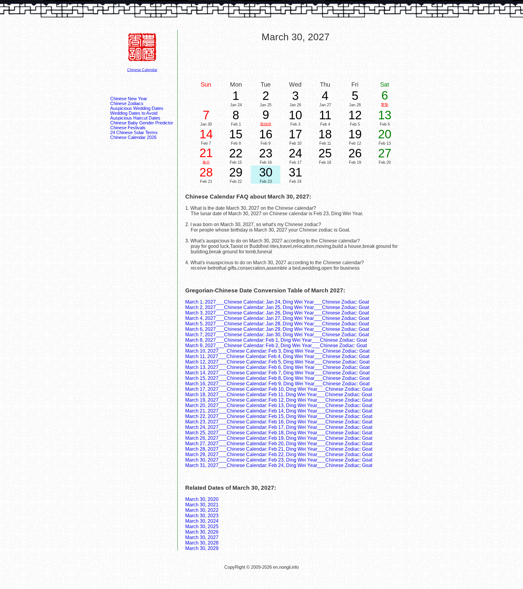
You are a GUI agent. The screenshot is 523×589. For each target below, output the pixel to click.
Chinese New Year (128, 98)
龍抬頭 (265, 124)
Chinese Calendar (142, 70)
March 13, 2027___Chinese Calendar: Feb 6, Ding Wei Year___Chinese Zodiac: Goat (277, 367)
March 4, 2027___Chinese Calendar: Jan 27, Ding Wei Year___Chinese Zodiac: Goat (277, 318)
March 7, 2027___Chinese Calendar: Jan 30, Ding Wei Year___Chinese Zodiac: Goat (277, 334)
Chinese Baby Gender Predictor (141, 122)
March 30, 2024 (202, 521)
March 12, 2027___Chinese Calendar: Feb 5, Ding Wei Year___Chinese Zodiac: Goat (277, 361)
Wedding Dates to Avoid (133, 113)
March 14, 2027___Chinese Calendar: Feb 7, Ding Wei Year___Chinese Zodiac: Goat (277, 372)
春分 (206, 162)
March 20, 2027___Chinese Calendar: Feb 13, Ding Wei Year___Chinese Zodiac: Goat (278, 405)
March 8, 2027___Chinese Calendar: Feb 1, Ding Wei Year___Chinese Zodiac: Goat (276, 340)
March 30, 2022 (202, 510)
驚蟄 (384, 105)
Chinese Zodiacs (126, 103)
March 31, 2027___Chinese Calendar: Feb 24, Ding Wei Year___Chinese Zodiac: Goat (278, 465)
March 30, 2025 (202, 526)
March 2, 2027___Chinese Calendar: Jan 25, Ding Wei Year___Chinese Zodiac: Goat (277, 307)
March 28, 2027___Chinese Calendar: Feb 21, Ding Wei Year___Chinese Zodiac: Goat (278, 449)
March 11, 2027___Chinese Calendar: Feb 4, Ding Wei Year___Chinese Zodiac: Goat (277, 356)
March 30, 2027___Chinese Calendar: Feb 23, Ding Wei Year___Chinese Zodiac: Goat (278, 459)
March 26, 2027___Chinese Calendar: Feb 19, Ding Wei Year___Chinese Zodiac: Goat (278, 438)
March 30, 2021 (202, 504)
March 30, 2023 (202, 515)
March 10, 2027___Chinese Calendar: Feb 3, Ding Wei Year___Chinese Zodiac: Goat (277, 351)
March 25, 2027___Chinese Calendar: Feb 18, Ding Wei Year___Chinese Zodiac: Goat (278, 432)
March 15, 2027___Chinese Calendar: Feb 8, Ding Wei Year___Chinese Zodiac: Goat (277, 378)
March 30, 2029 (202, 548)
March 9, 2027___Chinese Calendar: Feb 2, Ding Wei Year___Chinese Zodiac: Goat (276, 345)
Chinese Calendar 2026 (133, 137)
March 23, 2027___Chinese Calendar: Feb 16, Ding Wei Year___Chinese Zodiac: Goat (278, 421)
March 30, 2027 (202, 537)
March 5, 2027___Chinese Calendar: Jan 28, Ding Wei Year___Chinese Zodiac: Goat (277, 323)
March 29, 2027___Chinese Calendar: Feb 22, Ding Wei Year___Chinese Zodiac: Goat (278, 454)
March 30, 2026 (202, 532)
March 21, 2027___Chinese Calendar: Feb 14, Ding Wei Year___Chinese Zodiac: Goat (278, 410)
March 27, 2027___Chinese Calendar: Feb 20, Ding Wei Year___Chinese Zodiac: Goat (278, 443)
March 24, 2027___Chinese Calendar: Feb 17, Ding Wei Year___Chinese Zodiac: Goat (278, 427)
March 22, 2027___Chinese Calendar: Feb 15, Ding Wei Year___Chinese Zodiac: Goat (278, 416)
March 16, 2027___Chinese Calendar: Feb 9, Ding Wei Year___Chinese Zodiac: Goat (277, 383)
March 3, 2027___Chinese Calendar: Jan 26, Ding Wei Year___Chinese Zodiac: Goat (277, 312)
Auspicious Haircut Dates (135, 118)
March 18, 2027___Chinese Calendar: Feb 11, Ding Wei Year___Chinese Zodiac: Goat (278, 394)
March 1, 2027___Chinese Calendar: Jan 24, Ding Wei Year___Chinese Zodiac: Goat (277, 301)
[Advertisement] (295, 61)
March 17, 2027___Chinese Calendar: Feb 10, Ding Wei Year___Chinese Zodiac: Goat (278, 389)
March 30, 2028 (202, 542)
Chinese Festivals (128, 127)
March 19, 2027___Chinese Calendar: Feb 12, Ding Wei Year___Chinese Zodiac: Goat (278, 400)
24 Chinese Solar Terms (134, 132)
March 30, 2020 (202, 499)
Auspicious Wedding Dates (136, 108)
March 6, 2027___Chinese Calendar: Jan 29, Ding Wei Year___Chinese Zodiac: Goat (277, 329)
